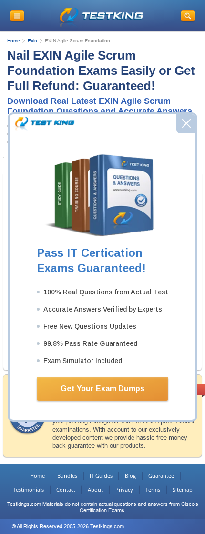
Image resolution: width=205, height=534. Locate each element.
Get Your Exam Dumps (102, 388)
